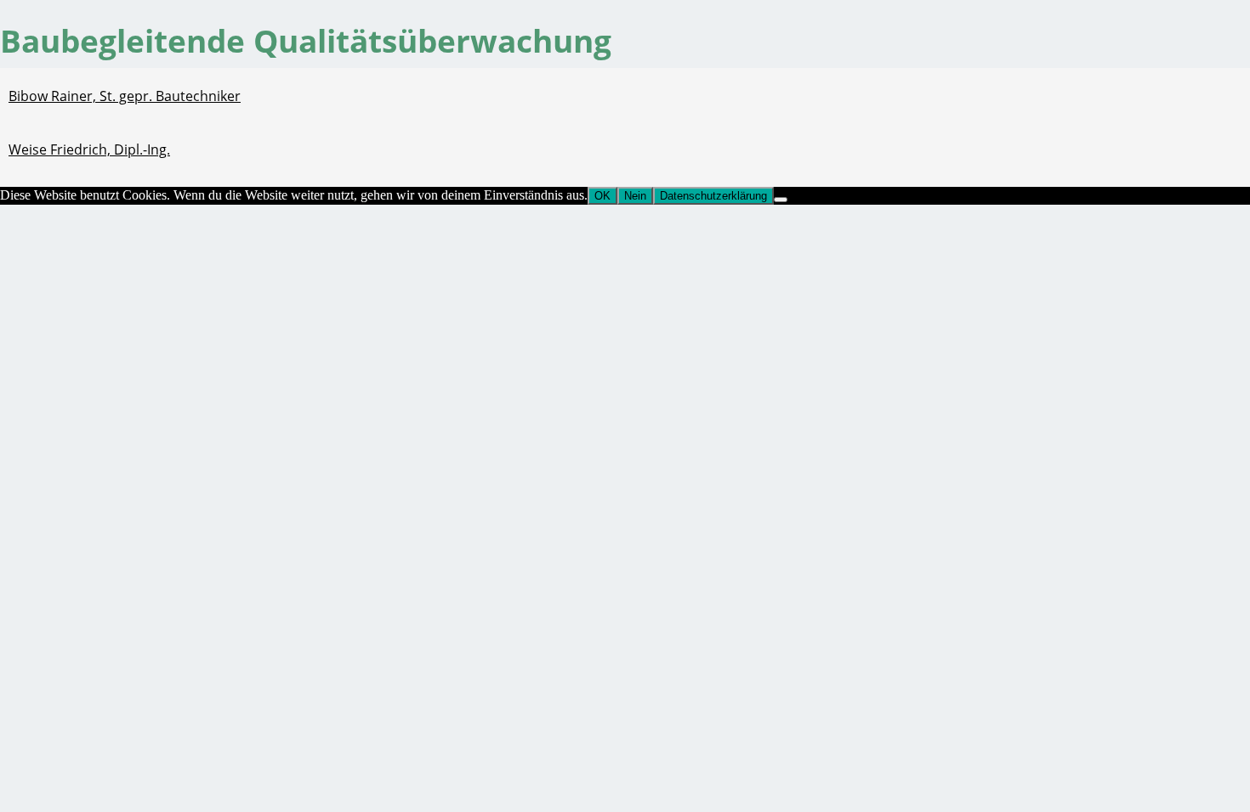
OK (602, 195)
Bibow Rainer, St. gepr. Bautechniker (125, 96)
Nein (635, 195)
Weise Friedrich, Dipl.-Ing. (89, 149)
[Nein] (780, 199)
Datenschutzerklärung (713, 195)
